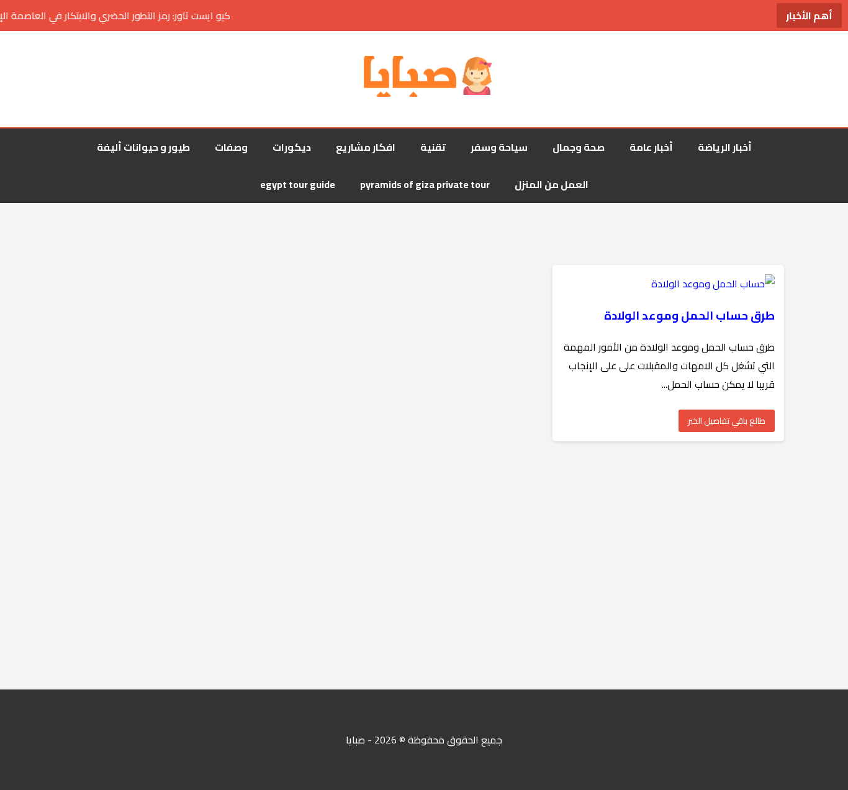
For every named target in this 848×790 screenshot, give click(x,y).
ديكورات (292, 147)
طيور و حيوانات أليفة (143, 147)
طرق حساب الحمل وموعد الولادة (689, 315)
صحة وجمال (579, 147)
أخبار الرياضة (725, 147)
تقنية (433, 147)
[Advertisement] (475, 565)
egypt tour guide (297, 184)
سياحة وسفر (499, 147)
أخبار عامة (651, 147)
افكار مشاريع (365, 147)
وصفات (231, 147)
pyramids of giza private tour (425, 184)
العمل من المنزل (552, 184)
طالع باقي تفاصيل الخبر (726, 421)
